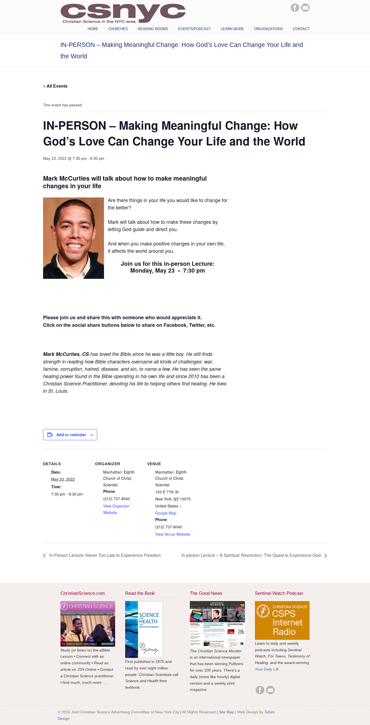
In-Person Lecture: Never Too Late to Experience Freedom (104, 555)
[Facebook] (295, 10)
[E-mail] (305, 10)
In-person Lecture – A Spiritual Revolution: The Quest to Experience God (251, 555)
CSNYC (123, 13)
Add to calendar (71, 434)
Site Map (226, 712)
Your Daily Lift (266, 669)
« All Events (55, 86)
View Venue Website (172, 534)
